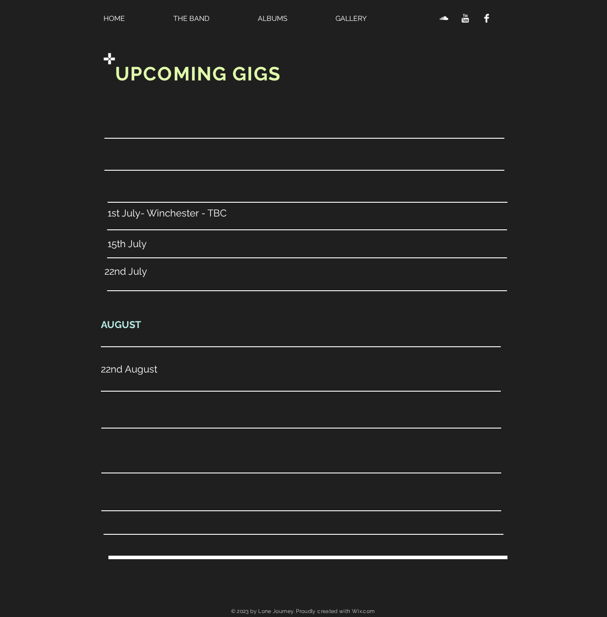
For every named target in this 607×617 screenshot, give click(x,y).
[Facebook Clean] (486, 18)
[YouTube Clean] (465, 18)
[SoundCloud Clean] (443, 18)
